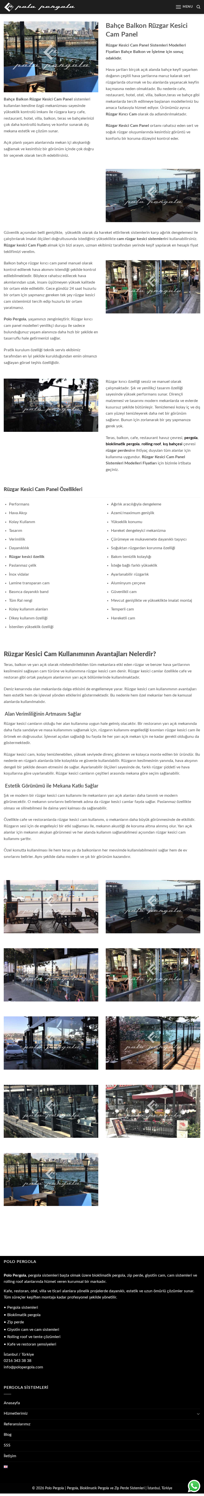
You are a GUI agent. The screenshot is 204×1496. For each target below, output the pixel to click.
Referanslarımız (17, 1424)
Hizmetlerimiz (16, 1413)
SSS (7, 1445)
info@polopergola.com (23, 1367)
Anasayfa (12, 1403)
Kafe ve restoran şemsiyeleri (31, 1344)
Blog (7, 1435)
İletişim (10, 1456)
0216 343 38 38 (17, 1361)
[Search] (198, 7)
